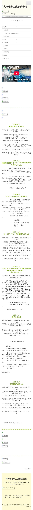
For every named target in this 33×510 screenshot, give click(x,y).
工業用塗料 (6, 30)
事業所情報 (6, 52)
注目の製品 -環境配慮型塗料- (12, 33)
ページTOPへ (28, 469)
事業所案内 (19, 497)
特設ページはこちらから (18, 188)
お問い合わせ (5, 58)
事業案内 (6, 48)
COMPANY (5, 42)
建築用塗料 (6, 36)
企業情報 (6, 45)
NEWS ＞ (9, 39)
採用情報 (4, 55)
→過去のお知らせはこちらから (12, 422)
